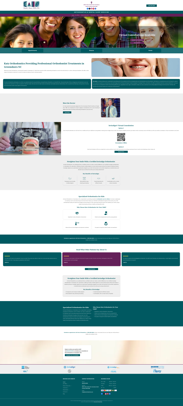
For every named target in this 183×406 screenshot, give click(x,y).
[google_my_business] (95, 9)
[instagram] (91, 9)
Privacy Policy (100, 401)
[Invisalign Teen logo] (113, 367)
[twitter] (89, 9)
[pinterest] (93, 9)
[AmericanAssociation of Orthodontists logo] (25, 367)
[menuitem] (73, 15)
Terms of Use (96, 401)
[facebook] (87, 9)
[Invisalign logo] (69, 367)
